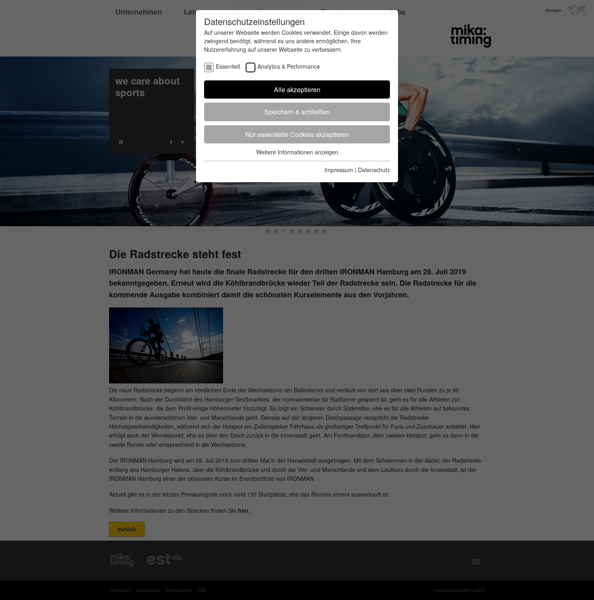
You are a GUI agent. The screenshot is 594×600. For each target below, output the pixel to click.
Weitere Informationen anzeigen (297, 152)
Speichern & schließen (297, 111)
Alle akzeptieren (297, 89)
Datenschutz (374, 170)
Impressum (338, 170)
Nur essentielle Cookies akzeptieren (297, 134)
